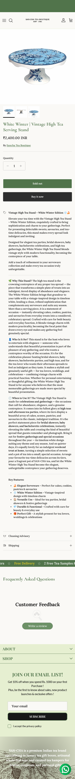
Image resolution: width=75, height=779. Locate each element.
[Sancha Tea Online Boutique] (38, 20)
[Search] (12, 20)
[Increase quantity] (21, 166)
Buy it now (37, 196)
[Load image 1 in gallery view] (37, 66)
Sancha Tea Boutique (19, 145)
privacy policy (34, 726)
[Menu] (4, 20)
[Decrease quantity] (6, 166)
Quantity (8, 158)
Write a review (37, 626)
